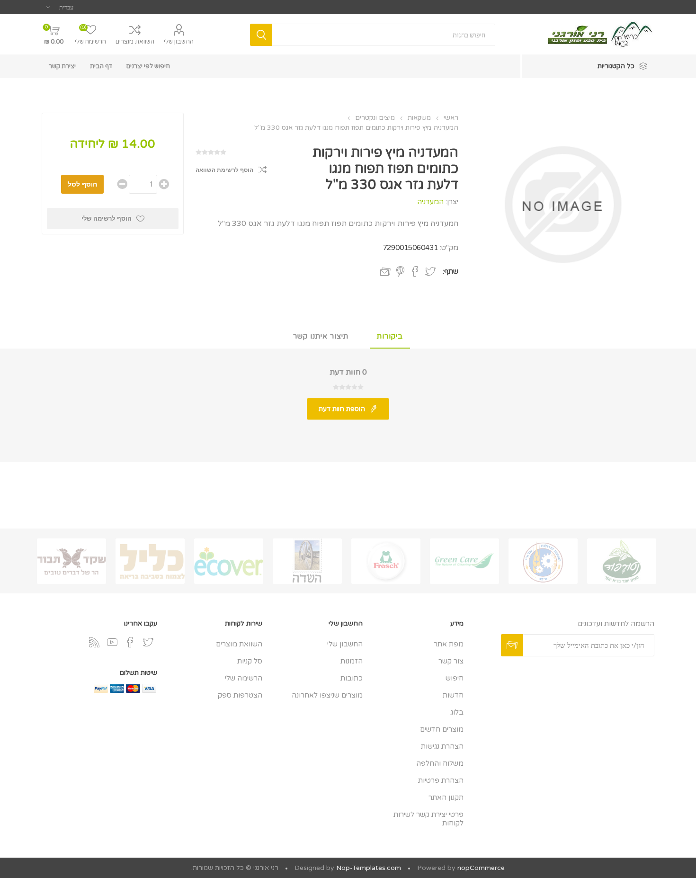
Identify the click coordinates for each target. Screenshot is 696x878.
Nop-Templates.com (368, 868)
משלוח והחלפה (440, 763)
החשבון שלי (179, 41)
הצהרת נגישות (442, 746)
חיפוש (455, 678)
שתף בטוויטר (430, 271)
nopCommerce (481, 868)
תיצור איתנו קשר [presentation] (320, 336)
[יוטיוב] (112, 642)
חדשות (453, 695)
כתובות (351, 678)
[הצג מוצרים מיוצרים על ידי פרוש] (385, 561)
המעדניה (430, 201)
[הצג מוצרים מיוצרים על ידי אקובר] (228, 561)
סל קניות (249, 661)
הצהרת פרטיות (441, 780)
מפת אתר (449, 644)
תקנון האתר (446, 797)
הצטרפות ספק (240, 695)
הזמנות (351, 661)
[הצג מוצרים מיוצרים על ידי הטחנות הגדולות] (543, 561)
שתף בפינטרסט (400, 271)
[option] (621, 561)
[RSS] (94, 642)
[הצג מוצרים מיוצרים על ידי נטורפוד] (621, 561)
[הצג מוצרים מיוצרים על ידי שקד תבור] (71, 561)
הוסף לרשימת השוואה (224, 170)
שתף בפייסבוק (415, 271)
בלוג (457, 712)
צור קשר (451, 661)
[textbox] (383, 35)
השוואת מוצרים (135, 41)
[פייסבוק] (130, 642)
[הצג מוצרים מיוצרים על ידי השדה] (307, 561)
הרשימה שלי (243, 678)
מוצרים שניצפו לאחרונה (327, 695)
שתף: (450, 271)
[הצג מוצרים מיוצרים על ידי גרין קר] (464, 561)
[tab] (390, 337)
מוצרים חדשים (442, 729)
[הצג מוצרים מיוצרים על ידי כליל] (150, 561)
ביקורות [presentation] (390, 336)
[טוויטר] (148, 642)
